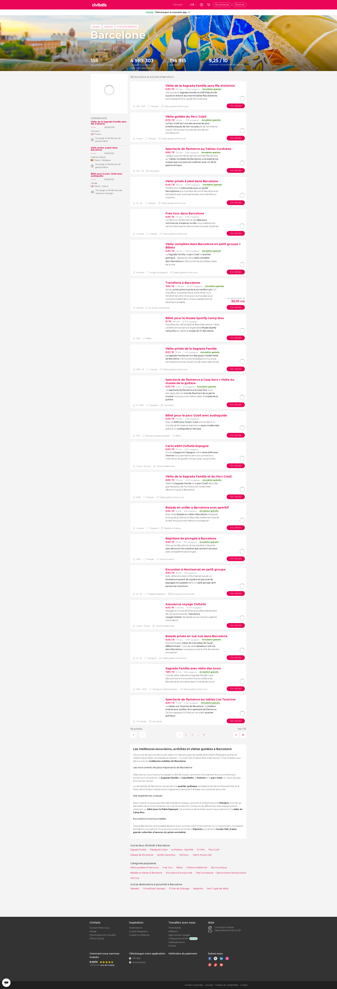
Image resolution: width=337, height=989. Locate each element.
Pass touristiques (205, 873)
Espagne (96, 27)
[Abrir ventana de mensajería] (6, 982)
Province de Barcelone (127, 27)
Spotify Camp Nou (166, 855)
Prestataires (174, 928)
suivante (235, 735)
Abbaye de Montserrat (142, 855)
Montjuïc (184, 855)
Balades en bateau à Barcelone (146, 873)
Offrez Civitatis (97, 938)
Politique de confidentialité (226, 985)
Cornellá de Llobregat (154, 888)
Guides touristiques (139, 935)
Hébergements (176, 942)
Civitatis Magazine (138, 931)
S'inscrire (239, 4)
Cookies (243, 985)
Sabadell (135, 888)
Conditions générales (194, 985)
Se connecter (222, 4)
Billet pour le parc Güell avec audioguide (106, 175)
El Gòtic (201, 849)
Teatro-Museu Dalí (202, 855)
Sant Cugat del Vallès (218, 888)
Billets (179, 867)
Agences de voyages (179, 935)
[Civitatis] (99, 4)
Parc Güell (214, 849)
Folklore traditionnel (197, 867)
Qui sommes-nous (99, 928)
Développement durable (103, 935)
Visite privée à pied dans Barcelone (104, 149)
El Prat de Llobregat (179, 888)
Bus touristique (219, 867)
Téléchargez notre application (147, 953)
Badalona (198, 888)
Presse (93, 931)
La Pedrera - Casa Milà (182, 849)
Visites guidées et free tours (144, 867)
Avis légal (209, 985)
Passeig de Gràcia (159, 849)
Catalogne (108, 27)
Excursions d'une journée (179, 873)
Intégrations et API (178, 938)
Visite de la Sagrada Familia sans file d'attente (108, 123)
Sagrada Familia (138, 849)
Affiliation (173, 931)
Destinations (135, 928)
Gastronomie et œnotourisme (231, 873)
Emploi (172, 946)
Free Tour (167, 867)
